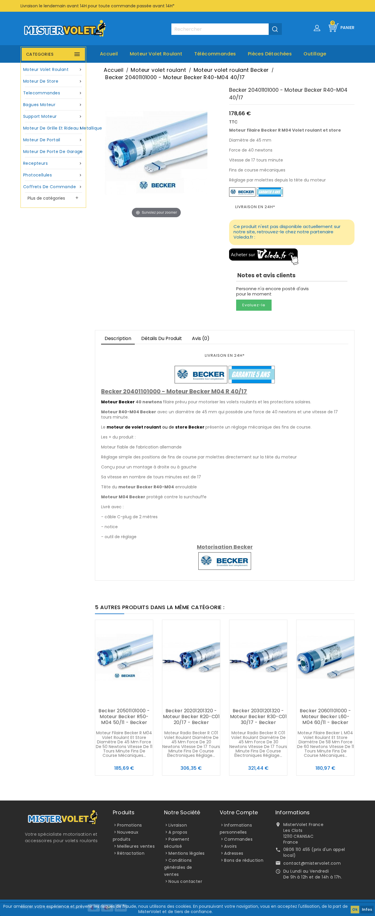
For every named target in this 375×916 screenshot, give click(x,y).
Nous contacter (185, 881)
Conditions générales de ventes (178, 867)
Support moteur (53, 116)
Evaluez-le (253, 305)
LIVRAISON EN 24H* (255, 207)
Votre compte (239, 812)
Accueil (109, 53)
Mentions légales (186, 853)
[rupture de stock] (246, 699)
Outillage (315, 53)
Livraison (177, 825)
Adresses (233, 853)
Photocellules (53, 175)
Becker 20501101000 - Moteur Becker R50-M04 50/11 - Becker (124, 716)
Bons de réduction (243, 860)
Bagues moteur (53, 105)
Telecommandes (53, 93)
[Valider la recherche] (275, 29)
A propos (177, 832)
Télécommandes (215, 53)
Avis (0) (200, 338)
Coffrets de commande (53, 187)
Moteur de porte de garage (53, 151)
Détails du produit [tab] (161, 338)
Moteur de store (53, 81)
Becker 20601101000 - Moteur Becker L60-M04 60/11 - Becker (325, 716)
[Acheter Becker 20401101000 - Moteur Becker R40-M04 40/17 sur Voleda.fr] (264, 256)
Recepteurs (53, 163)
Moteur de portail (53, 140)
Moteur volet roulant (156, 53)
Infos (367, 909)
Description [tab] (118, 338)
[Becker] (242, 192)
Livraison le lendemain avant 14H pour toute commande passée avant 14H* (98, 6)
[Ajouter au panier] (112, 699)
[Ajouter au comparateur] (124, 699)
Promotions (129, 825)
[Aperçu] (136, 699)
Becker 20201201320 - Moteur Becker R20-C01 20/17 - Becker (191, 716)
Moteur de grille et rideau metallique (54, 128)
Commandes (238, 839)
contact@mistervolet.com (312, 863)
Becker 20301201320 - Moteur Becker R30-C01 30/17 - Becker (258, 716)
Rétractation (130, 853)
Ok (355, 909)
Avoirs (230, 846)
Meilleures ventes (136, 846)
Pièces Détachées (270, 53)
